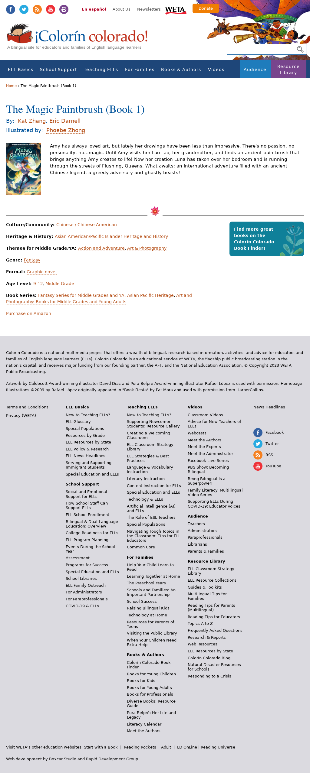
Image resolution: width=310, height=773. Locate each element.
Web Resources (202, 644)
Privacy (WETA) (21, 415)
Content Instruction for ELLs (154, 485)
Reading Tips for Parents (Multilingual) (211, 607)
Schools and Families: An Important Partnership (151, 592)
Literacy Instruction (146, 478)
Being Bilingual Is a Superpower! (207, 481)
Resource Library (288, 69)
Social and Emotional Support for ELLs (86, 494)
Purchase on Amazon (28, 313)
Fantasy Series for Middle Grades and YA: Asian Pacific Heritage (106, 295)
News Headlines (269, 407)
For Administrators (84, 592)
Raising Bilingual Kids (148, 608)
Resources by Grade (85, 435)
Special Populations (85, 428)
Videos (216, 69)
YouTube (50, 9)
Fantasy (32, 260)
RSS (37, 9)
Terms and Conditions (27, 407)
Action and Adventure (101, 248)
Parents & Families (206, 551)
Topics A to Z (200, 623)
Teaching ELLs (101, 69)
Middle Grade (59, 283)
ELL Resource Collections (212, 580)
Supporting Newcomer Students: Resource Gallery (153, 423)
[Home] (80, 39)
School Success (142, 601)
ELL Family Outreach (86, 585)
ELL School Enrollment (87, 514)
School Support (58, 69)
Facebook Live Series (208, 460)
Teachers (196, 523)
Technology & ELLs (145, 499)
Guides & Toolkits (205, 587)
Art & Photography (147, 248)
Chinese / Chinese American (86, 224)
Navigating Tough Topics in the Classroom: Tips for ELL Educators (153, 536)
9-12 (38, 283)
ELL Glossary (78, 421)
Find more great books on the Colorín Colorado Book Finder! (254, 239)
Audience (255, 69)
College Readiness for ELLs (92, 533)
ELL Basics (20, 69)
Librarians (197, 544)
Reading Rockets (140, 747)
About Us (121, 9)
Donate (206, 8)
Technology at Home (147, 615)
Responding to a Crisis (209, 676)
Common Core (141, 547)
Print (63, 9)
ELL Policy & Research (87, 449)
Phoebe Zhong (65, 130)
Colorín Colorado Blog (209, 658)
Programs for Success (87, 565)
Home (11, 86)
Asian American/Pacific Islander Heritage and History (111, 236)
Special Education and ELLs (92, 474)
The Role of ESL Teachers (151, 517)
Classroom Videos (205, 415)
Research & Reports (207, 637)
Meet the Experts (204, 446)
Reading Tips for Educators (214, 617)
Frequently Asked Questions (215, 630)
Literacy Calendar (144, 724)
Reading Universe (218, 747)
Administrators (202, 530)
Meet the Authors (143, 731)
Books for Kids (141, 680)
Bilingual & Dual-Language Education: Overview (92, 523)
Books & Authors (181, 69)
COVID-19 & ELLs (82, 606)
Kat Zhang (32, 121)
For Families (139, 69)
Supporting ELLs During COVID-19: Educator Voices (214, 503)
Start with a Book (101, 747)
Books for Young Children (151, 674)
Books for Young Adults (149, 687)
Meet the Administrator (210, 453)
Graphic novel (42, 271)
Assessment (78, 558)
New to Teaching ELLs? (88, 415)
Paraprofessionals (205, 537)
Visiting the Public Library (152, 633)
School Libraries (81, 578)
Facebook (10, 9)
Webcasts (197, 433)
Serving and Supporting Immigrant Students (88, 464)
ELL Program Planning (87, 540)
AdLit (166, 747)
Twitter (23, 9)
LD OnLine (187, 747)
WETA (176, 10)
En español (94, 9)
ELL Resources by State (88, 442)
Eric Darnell (65, 121)
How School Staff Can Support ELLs (87, 505)
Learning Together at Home (153, 576)
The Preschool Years (146, 583)
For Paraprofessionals (87, 599)
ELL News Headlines (85, 455)
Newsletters (149, 9)
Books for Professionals (150, 694)
